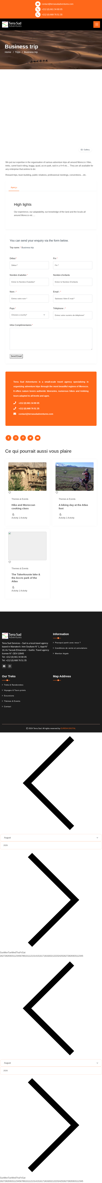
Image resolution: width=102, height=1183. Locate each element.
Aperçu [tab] (14, 187)
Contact (7, 706)
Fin (55, 258)
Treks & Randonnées (13, 685)
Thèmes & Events (12, 701)
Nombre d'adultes (19, 275)
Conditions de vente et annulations (71, 648)
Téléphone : (59, 308)
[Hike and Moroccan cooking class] (27, 476)
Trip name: (15, 247)
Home (8, 52)
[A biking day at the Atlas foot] (75, 476)
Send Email (16, 356)
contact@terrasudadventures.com (57, 4)
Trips (17, 52)
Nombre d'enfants (61, 275)
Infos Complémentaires (21, 325)
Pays (13, 308)
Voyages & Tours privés (15, 690)
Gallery (87, 150)
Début (13, 258)
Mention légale (62, 653)
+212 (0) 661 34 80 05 (52, 9)
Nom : (13, 292)
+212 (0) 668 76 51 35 (52, 14)
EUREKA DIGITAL (68, 728)
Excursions (9, 696)
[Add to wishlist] (9, 492)
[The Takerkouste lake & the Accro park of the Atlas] (27, 546)
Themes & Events (20, 499)
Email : (57, 292)
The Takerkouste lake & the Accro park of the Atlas (26, 578)
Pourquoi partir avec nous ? (68, 643)
